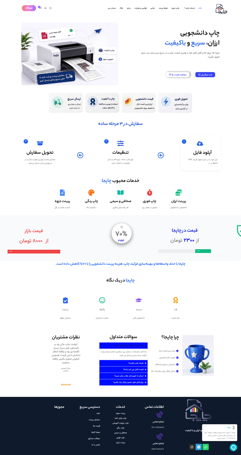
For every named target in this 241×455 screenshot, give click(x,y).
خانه (200, 8)
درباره (129, 8)
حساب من (112, 8)
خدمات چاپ (190, 8)
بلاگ (121, 8)
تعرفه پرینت (163, 8)
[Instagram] (192, 447)
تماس (152, 8)
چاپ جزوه (175, 8)
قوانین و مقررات (141, 8)
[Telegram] (199, 447)
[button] (29, 8)
